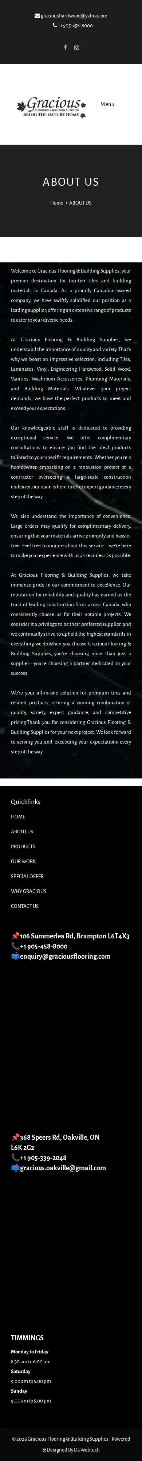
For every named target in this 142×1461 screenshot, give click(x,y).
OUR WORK (23, 861)
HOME (18, 817)
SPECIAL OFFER (27, 876)
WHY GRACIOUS (28, 891)
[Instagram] (76, 47)
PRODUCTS (23, 846)
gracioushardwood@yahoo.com (73, 16)
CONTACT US (25, 906)
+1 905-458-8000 (75, 25)
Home (56, 203)
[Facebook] (65, 47)
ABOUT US (22, 831)
